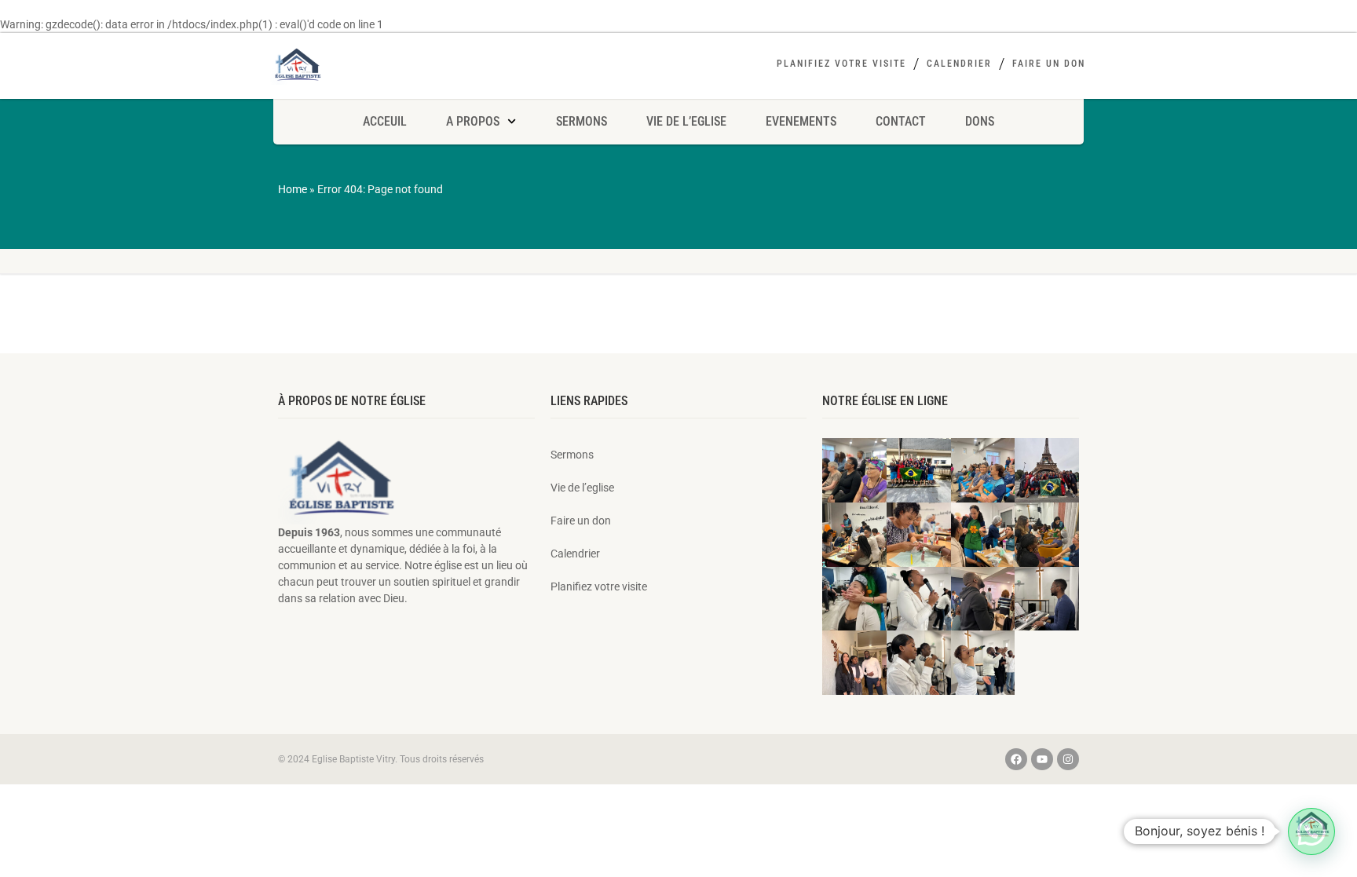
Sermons (581, 121)
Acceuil (385, 121)
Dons (979, 121)
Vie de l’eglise (686, 121)
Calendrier (959, 63)
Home (292, 189)
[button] (1311, 831)
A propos (472, 121)
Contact (901, 121)
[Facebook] (1016, 759)
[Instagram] (1068, 759)
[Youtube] (1042, 759)
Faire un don (1048, 63)
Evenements (801, 121)
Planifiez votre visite (841, 63)
